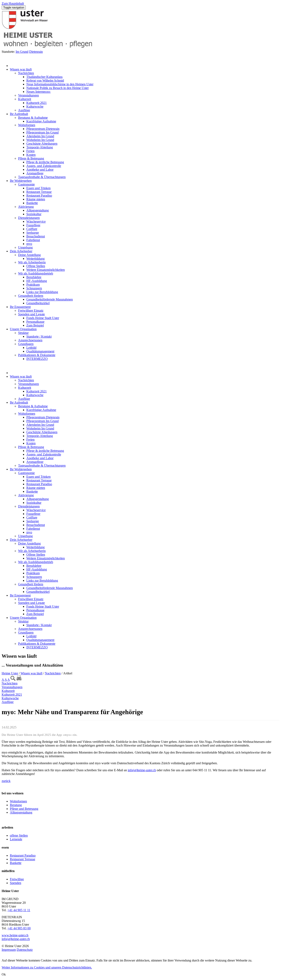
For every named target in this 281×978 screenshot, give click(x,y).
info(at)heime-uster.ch (142, 770)
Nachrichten (26, 73)
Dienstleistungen (29, 218)
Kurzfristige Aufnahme (41, 121)
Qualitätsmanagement (40, 351)
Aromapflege (34, 173)
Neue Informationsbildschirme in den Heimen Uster (59, 84)
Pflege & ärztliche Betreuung (45, 162)
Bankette (32, 203)
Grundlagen (26, 344)
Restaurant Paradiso (39, 195)
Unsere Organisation (23, 329)
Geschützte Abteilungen (41, 143)
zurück (6, 781)
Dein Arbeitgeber (21, 251)
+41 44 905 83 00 (19, 928)
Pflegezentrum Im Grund (42, 132)
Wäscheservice (36, 221)
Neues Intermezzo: (38, 91)
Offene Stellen (35, 266)
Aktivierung (26, 206)
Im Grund (22, 51)
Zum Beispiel (35, 325)
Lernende (16, 839)
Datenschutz (25, 949)
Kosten (31, 154)
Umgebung (25, 247)
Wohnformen (26, 125)
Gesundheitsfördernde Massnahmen (49, 299)
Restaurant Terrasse (39, 192)
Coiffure (31, 229)
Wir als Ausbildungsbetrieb (35, 273)
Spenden (15, 883)
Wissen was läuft (21, 69)
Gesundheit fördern (30, 295)
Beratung (16, 805)
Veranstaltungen (28, 95)
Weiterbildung (35, 258)
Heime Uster (10, 673)
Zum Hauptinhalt (13, 3)
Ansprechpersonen (30, 340)
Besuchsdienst (35, 236)
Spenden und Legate (31, 314)
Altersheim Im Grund (40, 136)
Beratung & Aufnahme (33, 117)
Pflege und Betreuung (24, 808)
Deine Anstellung (29, 255)
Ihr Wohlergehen (21, 180)
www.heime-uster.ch (15, 935)
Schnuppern (34, 288)
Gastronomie (26, 184)
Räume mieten (35, 199)
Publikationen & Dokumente (36, 355)
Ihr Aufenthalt (19, 114)
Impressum (9, 949)
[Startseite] (15, 65)
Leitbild (31, 347)
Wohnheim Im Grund (40, 140)
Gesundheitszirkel (38, 303)
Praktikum (33, 284)
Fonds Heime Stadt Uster (42, 318)
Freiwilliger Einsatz (30, 310)
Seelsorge (32, 232)
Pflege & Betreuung (31, 158)
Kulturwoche (34, 106)
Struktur (23, 333)
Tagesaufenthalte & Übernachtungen (42, 177)
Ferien (30, 151)
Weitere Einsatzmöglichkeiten (45, 269)
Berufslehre (33, 277)
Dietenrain (36, 51)
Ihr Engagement (20, 307)
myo (29, 243)
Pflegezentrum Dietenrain (42, 128)
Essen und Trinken (38, 188)
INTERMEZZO (37, 358)
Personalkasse (35, 321)
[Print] (19, 678)
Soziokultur (33, 214)
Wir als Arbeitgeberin (32, 262)
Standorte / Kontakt (39, 336)
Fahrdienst (33, 240)
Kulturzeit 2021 (36, 102)
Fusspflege (33, 225)
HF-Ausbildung (36, 281)
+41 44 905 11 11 (18, 910)
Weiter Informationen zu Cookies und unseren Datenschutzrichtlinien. (47, 967)
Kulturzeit (24, 99)
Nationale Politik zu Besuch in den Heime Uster (57, 88)
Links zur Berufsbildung (42, 292)
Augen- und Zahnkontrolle (43, 166)
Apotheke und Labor (39, 169)
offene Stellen (19, 835)
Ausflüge (24, 110)
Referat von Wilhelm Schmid (45, 80)
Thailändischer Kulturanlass (44, 77)
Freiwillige (17, 879)
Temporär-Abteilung (39, 147)
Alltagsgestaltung (37, 210)
